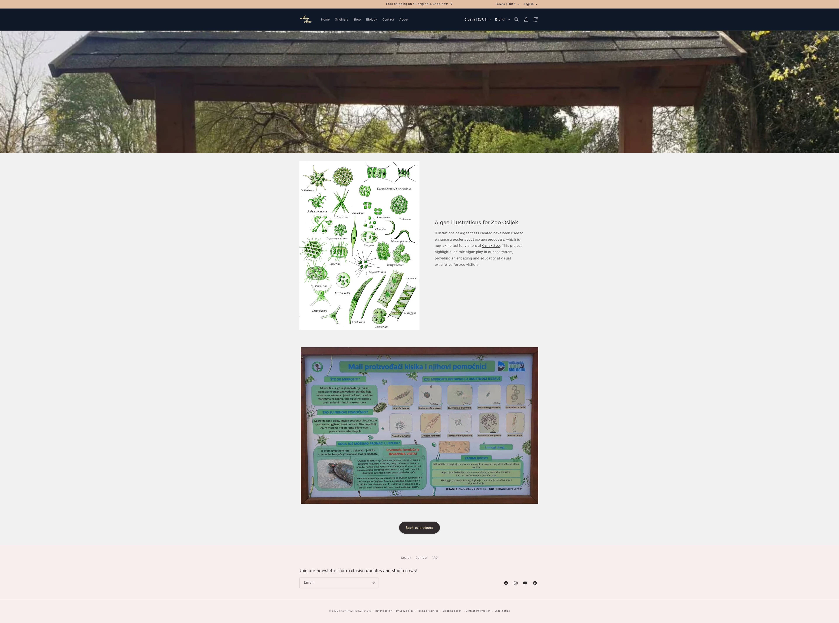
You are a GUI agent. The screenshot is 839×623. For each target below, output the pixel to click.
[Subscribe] (373, 583)
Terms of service (428, 610)
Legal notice (502, 610)
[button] (516, 19)
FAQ (435, 557)
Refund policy (383, 610)
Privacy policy (404, 610)
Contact (421, 557)
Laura (343, 611)
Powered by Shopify (359, 611)
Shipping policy (452, 610)
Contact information (478, 610)
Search (406, 557)
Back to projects (419, 528)
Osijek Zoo (491, 246)
